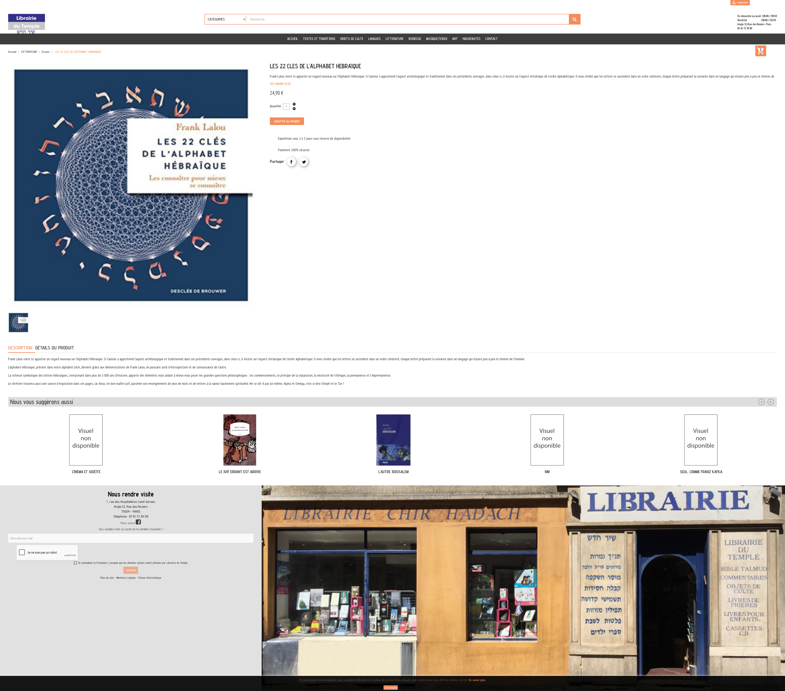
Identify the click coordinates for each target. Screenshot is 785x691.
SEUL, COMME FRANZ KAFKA (547, 471)
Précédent (765, 401)
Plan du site (107, 577)
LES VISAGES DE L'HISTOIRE (701, 471)
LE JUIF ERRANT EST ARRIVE (86, 471)
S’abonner (131, 570)
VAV (393, 471)
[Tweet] (303, 161)
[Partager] (291, 161)
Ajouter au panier (287, 121)
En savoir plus (280, 84)
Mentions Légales (126, 577)
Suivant (773, 401)
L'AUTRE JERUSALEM (240, 471)
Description (20, 348)
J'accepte (391, 687)
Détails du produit (54, 348)
